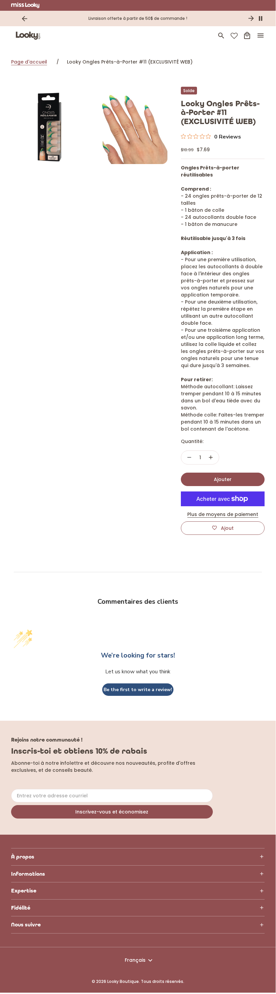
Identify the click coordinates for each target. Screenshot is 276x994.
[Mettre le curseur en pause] (261, 18)
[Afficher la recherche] (221, 36)
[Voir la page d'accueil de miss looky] (25, 5)
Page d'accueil (29, 61)
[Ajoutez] (211, 457)
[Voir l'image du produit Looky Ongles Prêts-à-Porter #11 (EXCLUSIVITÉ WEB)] (49, 125)
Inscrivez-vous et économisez (111, 811)
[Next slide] (251, 18)
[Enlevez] (189, 457)
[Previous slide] (25, 18)
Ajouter (223, 479)
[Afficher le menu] (261, 36)
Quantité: (192, 441)
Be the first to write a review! (138, 689)
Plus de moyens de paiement (222, 514)
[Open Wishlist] (234, 35)
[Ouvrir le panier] (247, 36)
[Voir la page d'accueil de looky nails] (29, 36)
